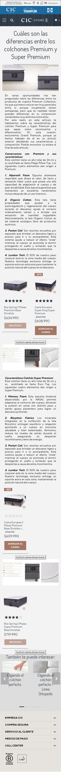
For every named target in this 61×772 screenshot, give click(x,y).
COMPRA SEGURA (16, 724)
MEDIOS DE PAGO (16, 738)
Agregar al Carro (45, 330)
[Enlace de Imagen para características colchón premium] (30, 357)
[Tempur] (30, 10)
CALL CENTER (14, 745)
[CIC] (11, 10)
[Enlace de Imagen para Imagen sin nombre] (15, 666)
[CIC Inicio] (32, 20)
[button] (5, 678)
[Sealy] (50, 10)
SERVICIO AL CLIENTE (19, 731)
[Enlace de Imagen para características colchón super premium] (30, 572)
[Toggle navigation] (4, 20)
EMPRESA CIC (14, 717)
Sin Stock (15, 325)
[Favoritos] (24, 292)
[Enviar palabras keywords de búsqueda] (12, 20)
